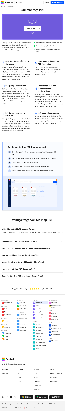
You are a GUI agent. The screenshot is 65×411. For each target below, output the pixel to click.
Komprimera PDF (8, 303)
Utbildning (5, 373)
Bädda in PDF (38, 381)
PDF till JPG (7, 321)
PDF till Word (7, 333)
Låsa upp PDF (54, 313)
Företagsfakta (31, 404)
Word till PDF (23, 303)
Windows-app (54, 381)
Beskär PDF (38, 336)
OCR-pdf (6, 312)
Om (19, 373)
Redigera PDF (39, 324)
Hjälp (19, 377)
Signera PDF (54, 303)
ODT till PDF (23, 315)
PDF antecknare (40, 327)
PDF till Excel (7, 336)
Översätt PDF (54, 331)
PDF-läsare (38, 330)
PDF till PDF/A (7, 315)
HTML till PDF (23, 327)
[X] (15, 397)
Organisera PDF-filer (41, 318)
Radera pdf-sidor (40, 312)
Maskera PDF (39, 339)
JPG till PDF (7, 327)
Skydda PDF (54, 316)
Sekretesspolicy (6, 404)
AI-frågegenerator (55, 335)
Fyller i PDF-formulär (41, 345)
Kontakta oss (42, 404)
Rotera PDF (38, 309)
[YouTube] (11, 397)
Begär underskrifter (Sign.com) (56, 306)
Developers (37, 385)
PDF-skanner (54, 341)
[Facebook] (7, 397)
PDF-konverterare (8, 309)
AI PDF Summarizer (56, 328)
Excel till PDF (23, 306)
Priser (36, 373)
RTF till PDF (23, 324)
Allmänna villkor (19, 404)
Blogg (19, 381)
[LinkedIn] (3, 397)
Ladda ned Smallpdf (56, 373)
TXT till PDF (23, 321)
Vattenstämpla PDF (40, 342)
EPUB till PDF (23, 330)
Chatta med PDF (55, 325)
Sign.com (37, 389)
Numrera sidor (39, 333)
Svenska (53, 404)
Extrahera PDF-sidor (41, 315)
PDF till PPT (7, 339)
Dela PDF (38, 306)
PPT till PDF (23, 309)
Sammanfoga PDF (40, 303)
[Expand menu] (39, 28)
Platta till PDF (54, 319)
